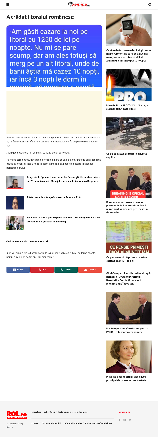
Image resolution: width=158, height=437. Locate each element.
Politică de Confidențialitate (98, 423)
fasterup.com (64, 412)
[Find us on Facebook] (119, 420)
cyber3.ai (36, 412)
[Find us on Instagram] (124, 420)
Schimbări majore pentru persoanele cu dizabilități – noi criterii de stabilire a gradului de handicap (63, 219)
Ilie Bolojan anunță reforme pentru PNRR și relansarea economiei (127, 330)
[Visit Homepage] (79, 5)
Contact (9, 427)
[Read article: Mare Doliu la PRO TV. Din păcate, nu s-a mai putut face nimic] (129, 85)
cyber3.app (49, 412)
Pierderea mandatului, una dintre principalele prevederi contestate (126, 378)
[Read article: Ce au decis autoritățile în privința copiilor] (129, 133)
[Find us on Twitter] (130, 420)
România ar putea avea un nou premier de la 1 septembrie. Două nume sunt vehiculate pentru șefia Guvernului (127, 207)
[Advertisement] (54, 112)
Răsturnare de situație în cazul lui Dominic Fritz (54, 197)
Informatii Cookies (73, 423)
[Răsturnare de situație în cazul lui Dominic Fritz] (15, 207)
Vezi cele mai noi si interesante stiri (27, 241)
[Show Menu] (7, 4)
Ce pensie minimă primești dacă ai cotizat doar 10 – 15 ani (127, 259)
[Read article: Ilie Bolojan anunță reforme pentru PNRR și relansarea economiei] (129, 308)
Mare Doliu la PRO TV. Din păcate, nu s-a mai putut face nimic (127, 107)
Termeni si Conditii (51, 423)
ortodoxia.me (80, 412)
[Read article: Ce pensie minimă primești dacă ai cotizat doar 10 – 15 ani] (129, 237)
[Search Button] (150, 4)
